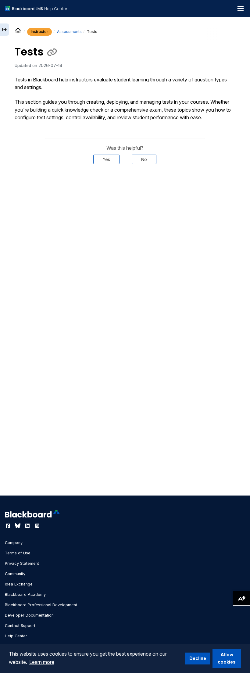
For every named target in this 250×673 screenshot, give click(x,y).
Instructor (39, 31)
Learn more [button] (41, 662)
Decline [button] (197, 658)
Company (14, 542)
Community (15, 573)
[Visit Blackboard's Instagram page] (37, 526)
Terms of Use (17, 553)
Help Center (16, 636)
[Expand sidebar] (4, 29)
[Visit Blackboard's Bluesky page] (18, 526)
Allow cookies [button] (227, 658)
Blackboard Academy (25, 594)
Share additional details (125, 182)
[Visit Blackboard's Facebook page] (8, 526)
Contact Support (20, 625)
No (144, 159)
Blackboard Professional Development (41, 605)
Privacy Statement (22, 563)
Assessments (69, 31)
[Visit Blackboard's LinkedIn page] (28, 526)
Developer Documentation (29, 615)
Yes (106, 159)
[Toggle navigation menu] (241, 8)
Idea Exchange (19, 584)
